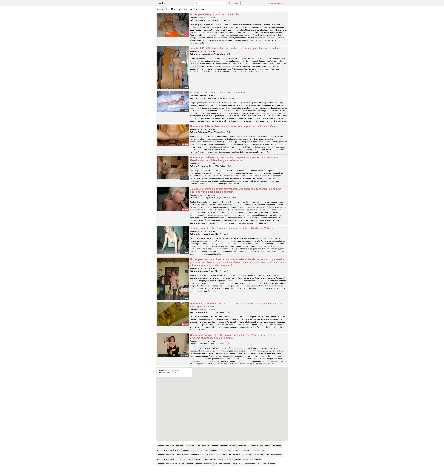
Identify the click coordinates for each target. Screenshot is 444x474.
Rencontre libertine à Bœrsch (223, 446)
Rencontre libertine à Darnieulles (170, 464)
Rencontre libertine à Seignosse (248, 459)
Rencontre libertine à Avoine (168, 450)
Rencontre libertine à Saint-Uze (195, 450)
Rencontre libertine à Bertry (221, 459)
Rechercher (234, 3)
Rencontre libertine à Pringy (225, 464)
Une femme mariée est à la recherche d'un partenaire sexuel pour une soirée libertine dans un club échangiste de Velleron (234, 159)
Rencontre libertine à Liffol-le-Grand (225, 450)
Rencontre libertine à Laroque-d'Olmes (173, 455)
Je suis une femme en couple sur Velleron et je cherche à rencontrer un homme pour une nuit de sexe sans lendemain (235, 190)
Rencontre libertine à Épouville (195, 459)
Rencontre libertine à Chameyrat (170, 446)
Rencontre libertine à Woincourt (199, 464)
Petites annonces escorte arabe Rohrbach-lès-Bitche (259, 446)
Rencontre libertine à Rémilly (202, 455)
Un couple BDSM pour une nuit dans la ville (214, 14)
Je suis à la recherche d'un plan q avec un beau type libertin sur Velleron (231, 228)
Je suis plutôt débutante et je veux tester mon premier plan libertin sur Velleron (235, 48)
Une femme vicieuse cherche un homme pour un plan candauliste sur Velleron (234, 126)
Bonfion (162, 3)
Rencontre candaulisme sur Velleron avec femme (218, 92)
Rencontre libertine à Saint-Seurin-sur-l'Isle (234, 455)
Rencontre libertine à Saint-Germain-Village (257, 464)
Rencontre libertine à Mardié (197, 446)
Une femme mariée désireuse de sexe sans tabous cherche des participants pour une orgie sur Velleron (236, 305)
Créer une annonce (276, 3)
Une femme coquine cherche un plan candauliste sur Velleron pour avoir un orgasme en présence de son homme (233, 336)
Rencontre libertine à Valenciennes (268, 455)
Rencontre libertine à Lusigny (169, 459)
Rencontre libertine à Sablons (254, 450)
